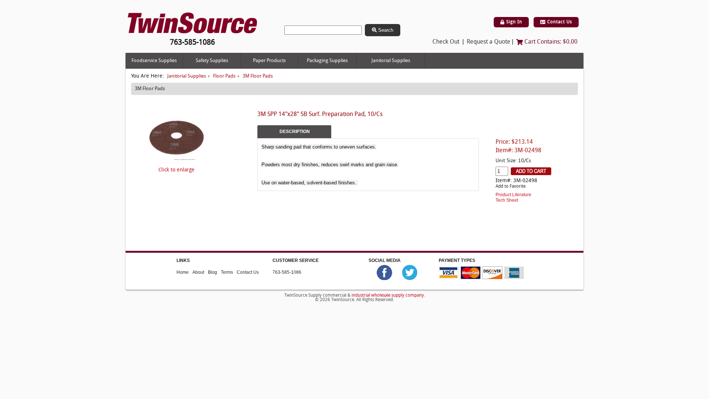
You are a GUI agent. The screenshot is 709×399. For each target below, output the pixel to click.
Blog (212, 272)
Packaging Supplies (327, 60)
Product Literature (513, 194)
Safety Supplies (212, 60)
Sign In (513, 22)
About (198, 272)
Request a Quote (488, 42)
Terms (227, 272)
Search (385, 30)
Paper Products (269, 60)
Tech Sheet (507, 200)
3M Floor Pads (258, 76)
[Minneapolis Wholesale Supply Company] (192, 23)
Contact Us (559, 22)
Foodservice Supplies (154, 60)
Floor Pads (224, 76)
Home (183, 272)
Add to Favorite (510, 186)
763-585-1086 (287, 272)
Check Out (445, 42)
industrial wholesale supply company (388, 295)
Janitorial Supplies (390, 60)
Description (295, 131)
